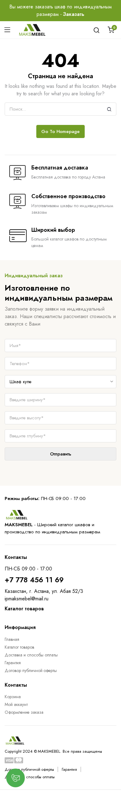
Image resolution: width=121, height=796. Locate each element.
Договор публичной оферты (31, 670)
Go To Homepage (60, 131)
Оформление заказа (24, 712)
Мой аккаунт (16, 704)
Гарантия (13, 663)
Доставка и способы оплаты (31, 655)
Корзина (13, 697)
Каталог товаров (19, 647)
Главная (12, 639)
